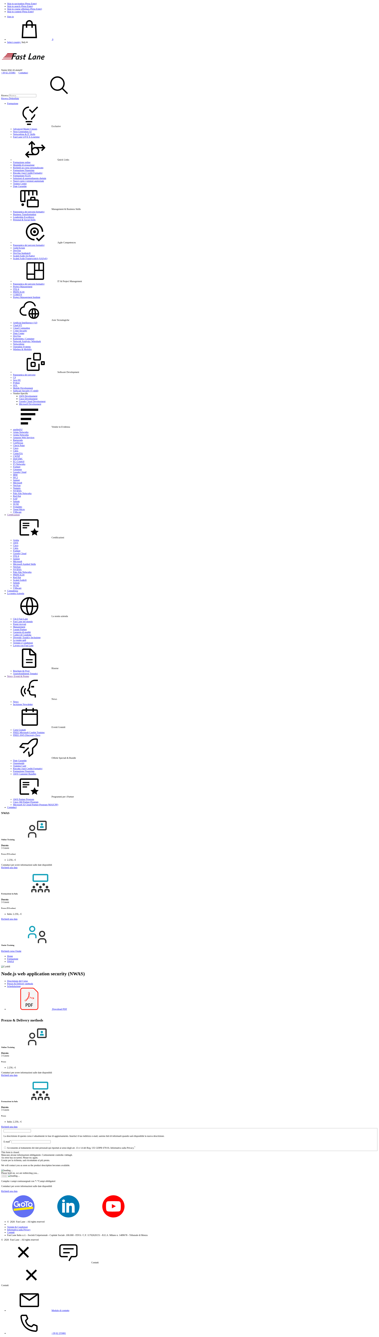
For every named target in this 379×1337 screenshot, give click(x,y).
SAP (15, 498)
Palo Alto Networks (22, 493)
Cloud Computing (21, 328)
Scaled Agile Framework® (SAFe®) (30, 258)
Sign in (10, 16)
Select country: (14, 42)
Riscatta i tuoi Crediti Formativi (27, 173)
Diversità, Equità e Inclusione (27, 637)
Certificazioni (13, 514)
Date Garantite (20, 186)
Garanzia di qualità (22, 632)
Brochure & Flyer (21, 671)
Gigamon (17, 469)
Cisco (15, 448)
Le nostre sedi (19, 640)
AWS (15, 543)
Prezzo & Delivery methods (20, 983)
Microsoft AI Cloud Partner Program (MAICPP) (35, 804)
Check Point (19, 445)
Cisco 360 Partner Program (25, 802)
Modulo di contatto (60, 1310)
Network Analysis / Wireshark (27, 341)
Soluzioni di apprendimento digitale (29, 178)
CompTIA (18, 453)
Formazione (12, 103)
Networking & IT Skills (24, 134)
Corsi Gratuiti (19, 730)
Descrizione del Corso (17, 981)
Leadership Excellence (23, 217)
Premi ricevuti (19, 624)
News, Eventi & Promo (18, 676)
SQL (15, 385)
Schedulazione (14, 986)
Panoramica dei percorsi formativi (28, 212)
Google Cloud (19, 472)
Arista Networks (20, 432)
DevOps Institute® (22, 253)
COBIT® (17, 294)
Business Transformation (24, 214)
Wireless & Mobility (22, 349)
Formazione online (21, 162)
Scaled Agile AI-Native (24, 256)
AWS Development (28, 396)
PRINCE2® (19, 292)
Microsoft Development (30, 404)
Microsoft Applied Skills (24, 564)
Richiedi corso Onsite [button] (11, 951)
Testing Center (20, 183)
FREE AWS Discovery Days (26, 735)
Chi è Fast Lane (20, 619)
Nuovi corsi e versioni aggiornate (28, 181)
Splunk (16, 501)
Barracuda (18, 440)
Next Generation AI (22, 131)
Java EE (17, 380)
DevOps (17, 250)
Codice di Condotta (22, 635)
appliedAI (17, 429)
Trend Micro (19, 509)
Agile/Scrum (19, 248)
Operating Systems (22, 346)
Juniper (16, 480)
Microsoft (17, 483)
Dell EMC (18, 459)
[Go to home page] (23, 67)
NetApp (17, 485)
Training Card (19, 766)
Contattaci (23, 72)
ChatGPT (17, 325)
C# (14, 377)
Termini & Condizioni (17, 1227)
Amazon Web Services (23, 437)
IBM (15, 475)
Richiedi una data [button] (9, 867)
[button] (25, 42)
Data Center (18, 333)
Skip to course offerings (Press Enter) (24, 9)
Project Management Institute (26, 297)
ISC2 (15, 477)
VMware (17, 512)
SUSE (16, 504)
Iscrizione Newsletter (23, 704)
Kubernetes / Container (23, 338)
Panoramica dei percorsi (24, 375)
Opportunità (18, 763)
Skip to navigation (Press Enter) (22, 3)
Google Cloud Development (32, 401)
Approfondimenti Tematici (25, 673)
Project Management (22, 286)
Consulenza (12, 591)
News (16, 701)
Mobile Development (23, 388)
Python (16, 383)
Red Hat (17, 496)
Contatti (11, 1232)
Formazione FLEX (22, 175)
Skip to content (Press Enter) (20, 11)
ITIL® (16, 289)
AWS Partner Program (23, 799)
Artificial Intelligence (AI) (25, 322)
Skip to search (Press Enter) (20, 6)
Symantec (17, 506)
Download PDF (59, 1009)
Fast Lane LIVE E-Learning (26, 137)
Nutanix (17, 488)
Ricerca (4, 95)
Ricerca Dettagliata (10, 98)
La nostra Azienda (15, 593)
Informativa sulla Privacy (18, 1229)
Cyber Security (20, 330)
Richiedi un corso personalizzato (28, 167)
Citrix (15, 451)
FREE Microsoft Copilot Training (29, 732)
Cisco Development (28, 398)
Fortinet (16, 467)
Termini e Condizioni (23, 643)
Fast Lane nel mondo (23, 621)
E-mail (7, 1141)
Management (19, 627)
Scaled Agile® (20, 580)
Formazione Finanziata (23, 170)
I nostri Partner (20, 629)
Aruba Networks (21, 435)
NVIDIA (17, 491)
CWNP (16, 456)
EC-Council (18, 461)
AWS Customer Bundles (24, 774)
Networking (18, 344)
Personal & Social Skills (24, 219)
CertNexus (18, 443)
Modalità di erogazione (23, 165)
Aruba (16, 540)
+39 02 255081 (8, 72)
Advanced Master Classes (25, 129)
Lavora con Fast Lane (23, 645)
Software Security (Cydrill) (25, 391)
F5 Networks (19, 464)
